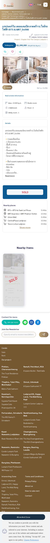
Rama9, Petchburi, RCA (33, 366)
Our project (6, 359)
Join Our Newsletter (10, 329)
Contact (28, 495)
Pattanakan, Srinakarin (12, 413)
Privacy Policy (30, 481)
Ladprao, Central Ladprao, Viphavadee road (16, 14)
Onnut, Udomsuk (31, 382)
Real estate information (14, 96)
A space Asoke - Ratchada (34, 370)
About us (29, 486)
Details (8, 123)
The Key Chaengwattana (33, 438)
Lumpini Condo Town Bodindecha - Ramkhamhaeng (31, 423)
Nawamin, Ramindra (10, 447)
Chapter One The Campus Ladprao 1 (13, 16)
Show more (25, 227)
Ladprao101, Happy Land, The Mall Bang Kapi (32, 397)
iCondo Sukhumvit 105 (32, 457)
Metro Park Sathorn (10, 389)
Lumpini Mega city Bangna (34, 454)
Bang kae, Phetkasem (11, 462)
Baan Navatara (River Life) (12, 438)
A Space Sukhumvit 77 (32, 386)
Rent (3, 355)
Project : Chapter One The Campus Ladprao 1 (31, 39)
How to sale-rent (32, 491)
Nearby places (9, 205)
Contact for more (9, 317)
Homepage (5, 12)
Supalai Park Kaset (9, 401)
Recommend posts (18, 12)
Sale (3, 352)
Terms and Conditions (34, 476)
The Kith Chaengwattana (33, 442)
